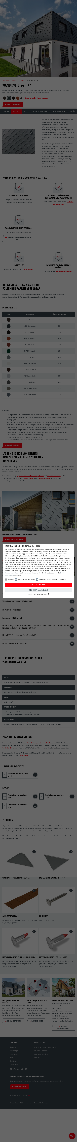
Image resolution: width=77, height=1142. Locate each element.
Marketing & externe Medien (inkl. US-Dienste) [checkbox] (53, 579)
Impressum (27, 573)
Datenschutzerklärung (12, 573)
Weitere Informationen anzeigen (38, 594)
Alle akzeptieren (38, 584)
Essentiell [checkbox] (11, 579)
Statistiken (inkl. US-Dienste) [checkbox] (26, 579)
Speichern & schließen (38, 590)
